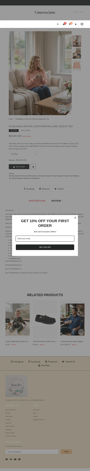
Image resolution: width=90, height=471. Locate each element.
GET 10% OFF (45, 247)
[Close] (75, 217)
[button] (58, 24)
